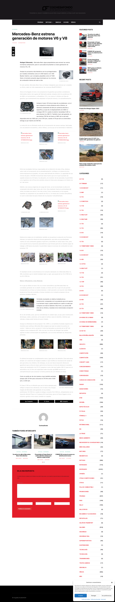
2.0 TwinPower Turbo (86, 313)
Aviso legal (103, 599)
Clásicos (82, 348)
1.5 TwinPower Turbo (86, 246)
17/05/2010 (14, 42)
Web (55, 501)
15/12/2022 (81, 110)
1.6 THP (81, 282)
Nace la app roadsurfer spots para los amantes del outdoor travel (90, 164)
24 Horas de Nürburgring (88, 322)
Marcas (58, 22)
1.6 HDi (81, 259)
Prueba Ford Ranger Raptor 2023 (89, 108)
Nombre (19, 501)
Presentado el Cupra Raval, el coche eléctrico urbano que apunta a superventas (43, 456)
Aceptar (80, 595)
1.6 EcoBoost (83, 255)
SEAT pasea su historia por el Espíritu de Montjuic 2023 (94, 69)
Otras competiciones (86, 478)
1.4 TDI (81, 223)
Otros (81, 482)
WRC (80, 576)
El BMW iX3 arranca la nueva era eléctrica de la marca (65, 455)
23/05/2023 (90, 72)
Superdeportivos (85, 540)
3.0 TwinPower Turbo (86, 326)
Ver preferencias (106, 595)
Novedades (14, 29)
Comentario (20, 482)
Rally (81, 505)
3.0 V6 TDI (82, 331)
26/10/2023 (90, 64)
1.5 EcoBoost (83, 237)
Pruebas (40, 22)
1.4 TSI (81, 228)
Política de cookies (86, 599)
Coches (66, 22)
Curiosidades (83, 375)
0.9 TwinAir (83, 183)
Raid (80, 500)
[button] (112, 582)
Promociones (84, 491)
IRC (80, 429)
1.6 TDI (81, 277)
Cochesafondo (21, 42)
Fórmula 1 (83, 415)
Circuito (82, 344)
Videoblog (82, 567)
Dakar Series (83, 389)
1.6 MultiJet (83, 268)
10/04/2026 (47, 459)
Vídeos (73, 22)
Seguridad (82, 532)
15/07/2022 (81, 141)
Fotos (81, 420)
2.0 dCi (81, 290)
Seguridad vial (84, 536)
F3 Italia (82, 411)
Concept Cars (84, 362)
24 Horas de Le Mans (86, 317)
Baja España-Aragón (86, 335)
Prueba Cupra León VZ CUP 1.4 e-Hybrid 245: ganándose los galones (89, 139)
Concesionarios (84, 366)
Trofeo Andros (84, 563)
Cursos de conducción (87, 380)
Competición (83, 353)
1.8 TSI (81, 286)
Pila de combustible (86, 487)
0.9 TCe (81, 179)
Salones (82, 527)
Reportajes (83, 518)
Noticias (49, 22)
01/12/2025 (68, 458)
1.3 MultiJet (83, 215)
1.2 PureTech (83, 201)
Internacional (84, 424)
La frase (82, 433)
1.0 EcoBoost (83, 188)
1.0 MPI (81, 192)
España (81, 402)
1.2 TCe (81, 206)
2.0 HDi (81, 299)
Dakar (81, 384)
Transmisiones (84, 558)
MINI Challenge (84, 447)
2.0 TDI (81, 304)
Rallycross (83, 509)
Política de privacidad (95, 599)
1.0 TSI (81, 197)
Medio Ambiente (84, 438)
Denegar (93, 595)
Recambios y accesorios (87, 514)
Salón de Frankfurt (86, 523)
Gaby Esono (18, 458)
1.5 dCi (81, 232)
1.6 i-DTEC (82, 264)
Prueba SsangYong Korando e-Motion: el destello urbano (94, 61)
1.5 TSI (81, 241)
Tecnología (83, 549)
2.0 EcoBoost (83, 295)
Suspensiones (84, 545)
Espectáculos (84, 407)
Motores (82, 451)
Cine (80, 340)
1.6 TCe (81, 273)
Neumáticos (83, 456)
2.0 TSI (81, 308)
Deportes (82, 393)
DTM (80, 398)
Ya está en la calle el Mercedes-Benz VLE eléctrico (22, 455)
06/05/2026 (25, 458)
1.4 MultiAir (83, 219)
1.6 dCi (81, 250)
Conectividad (84, 371)
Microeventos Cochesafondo (89, 442)
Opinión (82, 473)
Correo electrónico (41, 501)
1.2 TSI (81, 210)
